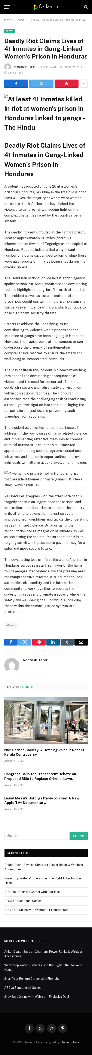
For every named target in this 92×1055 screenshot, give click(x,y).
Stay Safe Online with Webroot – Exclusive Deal (36, 910)
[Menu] (7, 7)
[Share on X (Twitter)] (41, 84)
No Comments (73, 66)
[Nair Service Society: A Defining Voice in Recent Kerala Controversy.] (46, 720)
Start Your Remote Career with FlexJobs (32, 892)
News (9, 31)
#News (11, 625)
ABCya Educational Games (23, 901)
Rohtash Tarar (26, 66)
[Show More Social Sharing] (84, 84)
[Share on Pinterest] (67, 84)
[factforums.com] (46, 6)
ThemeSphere (69, 1042)
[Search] (85, 7)
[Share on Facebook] (16, 84)
